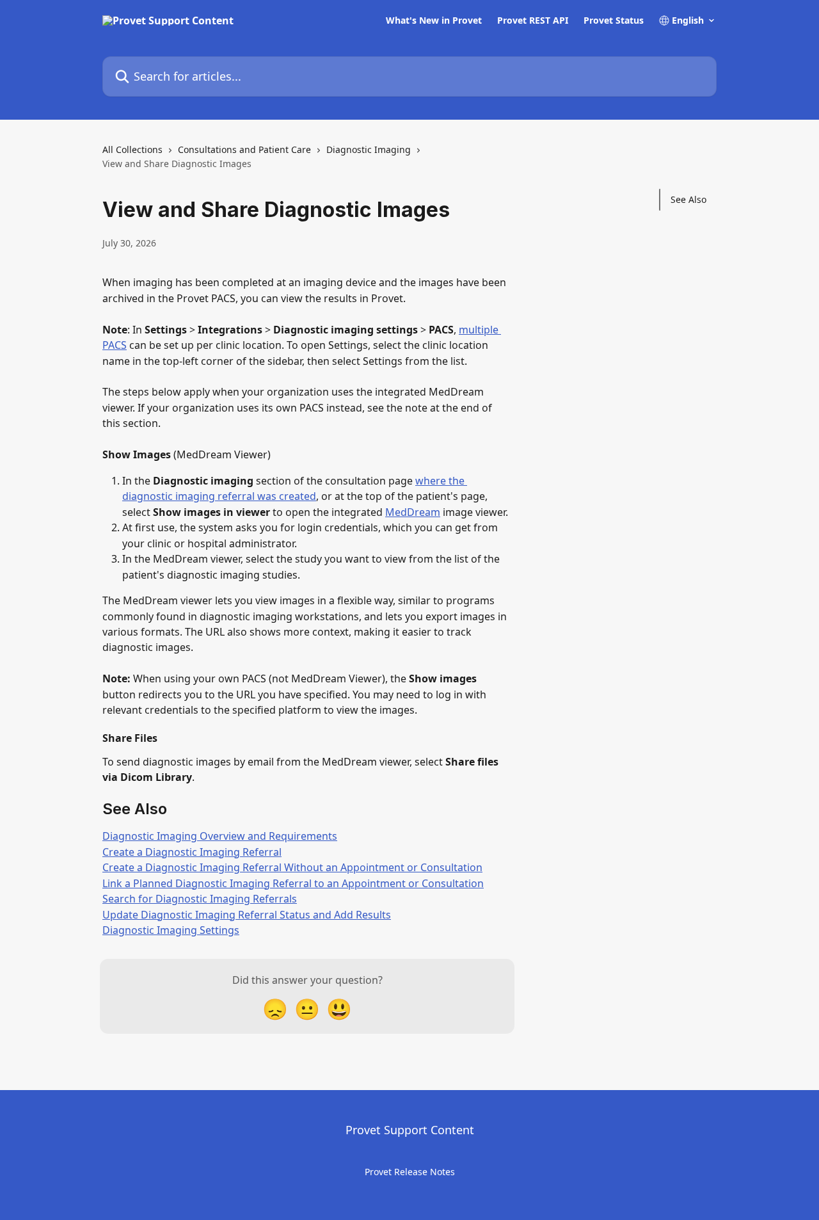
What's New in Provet (434, 20)
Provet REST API (532, 20)
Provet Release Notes (410, 1172)
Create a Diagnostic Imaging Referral (192, 852)
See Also (688, 199)
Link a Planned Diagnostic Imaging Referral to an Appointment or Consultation (293, 883)
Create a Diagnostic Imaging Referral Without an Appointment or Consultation (292, 867)
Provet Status (614, 20)
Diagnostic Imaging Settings (170, 930)
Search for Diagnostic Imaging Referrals (199, 899)
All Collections (132, 149)
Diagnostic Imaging (368, 149)
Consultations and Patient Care (244, 149)
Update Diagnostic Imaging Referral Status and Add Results (246, 915)
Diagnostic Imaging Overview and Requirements (219, 836)
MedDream (412, 512)
